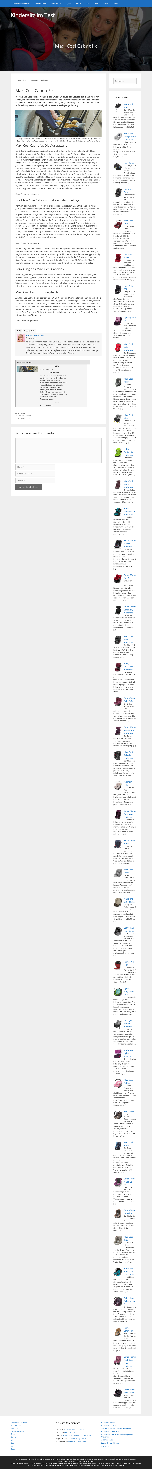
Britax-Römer (40, 3)
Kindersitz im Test (33, 15)
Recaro (78, 3)
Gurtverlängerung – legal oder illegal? (116, 1428)
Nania (105, 3)
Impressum (105, 1446)
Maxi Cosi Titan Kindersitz (74, 1429)
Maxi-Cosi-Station (71, 1432)
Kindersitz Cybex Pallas (79, 1438)
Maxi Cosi (55, 3)
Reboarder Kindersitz (21, 3)
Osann (115, 3)
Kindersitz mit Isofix (109, 1425)
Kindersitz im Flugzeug (110, 1431)
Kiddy (96, 3)
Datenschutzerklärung (110, 1443)
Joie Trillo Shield (24, 416)
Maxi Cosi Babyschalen (19, 1431)
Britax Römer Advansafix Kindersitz (77, 1435)
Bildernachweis (107, 1440)
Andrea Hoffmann (35, 335)
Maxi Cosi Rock (24, 418)
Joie (87, 3)
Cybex (68, 3)
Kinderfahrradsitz (108, 1422)
